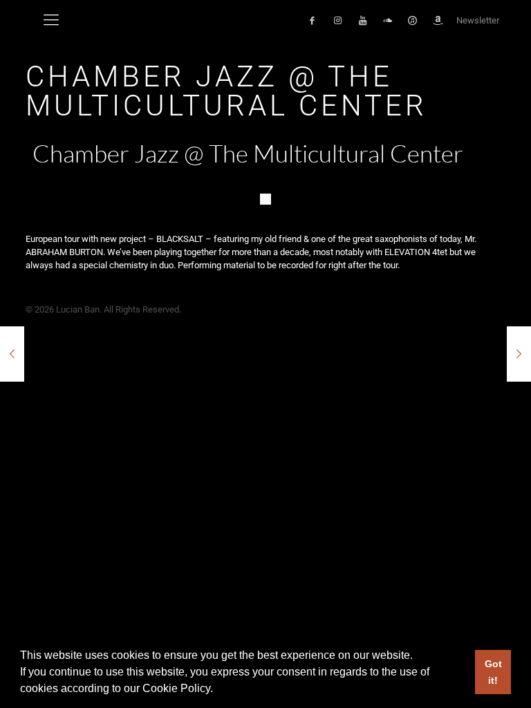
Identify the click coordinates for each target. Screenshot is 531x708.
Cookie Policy (176, 688)
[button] (218, 690)
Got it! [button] (493, 672)
